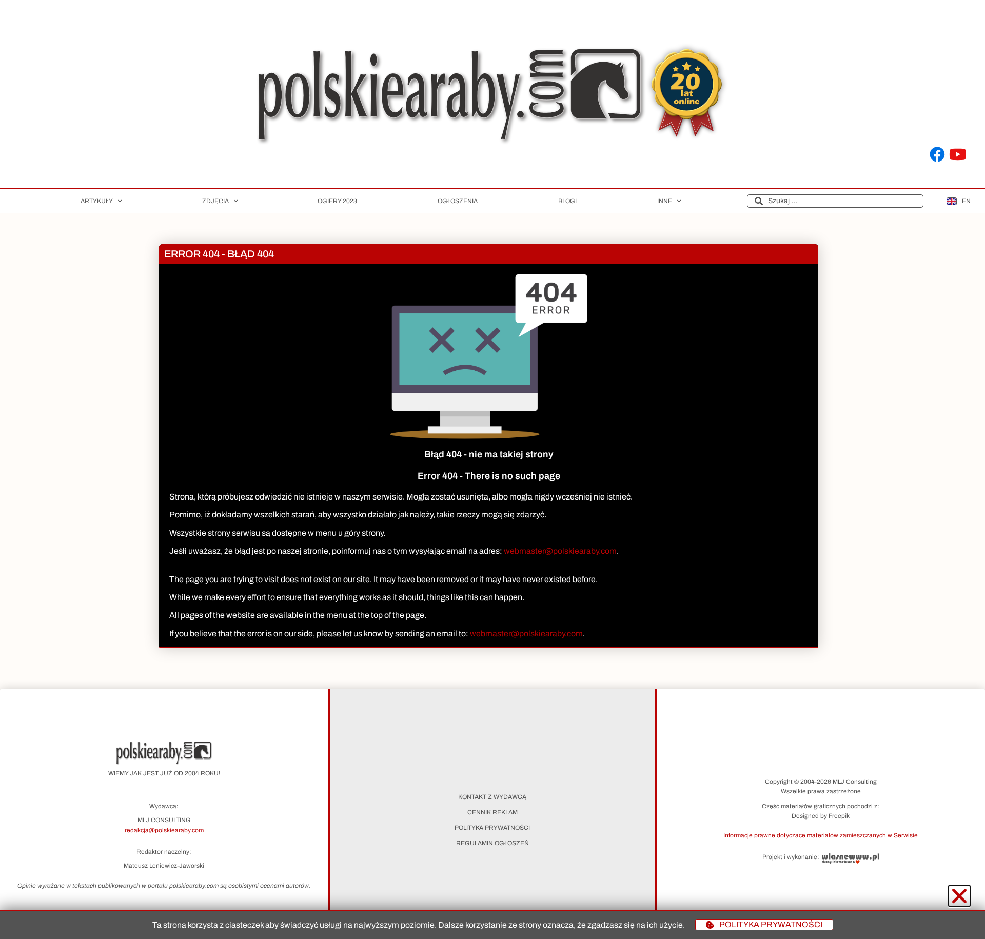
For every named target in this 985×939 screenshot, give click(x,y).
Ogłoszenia (458, 201)
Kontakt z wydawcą (492, 797)
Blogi (567, 201)
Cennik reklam (492, 812)
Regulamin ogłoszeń (492, 843)
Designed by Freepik (821, 816)
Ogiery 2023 (337, 201)
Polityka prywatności (492, 827)
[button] (821, 835)
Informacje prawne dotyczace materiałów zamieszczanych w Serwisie (820, 835)
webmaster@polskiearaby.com (560, 551)
